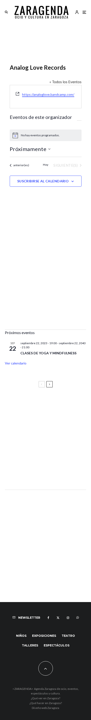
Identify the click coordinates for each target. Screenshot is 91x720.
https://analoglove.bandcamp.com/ (48, 94)
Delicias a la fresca (23, 473)
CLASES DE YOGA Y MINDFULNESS (48, 353)
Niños (21, 636)
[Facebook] (48, 618)
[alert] (46, 135)
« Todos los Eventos (66, 82)
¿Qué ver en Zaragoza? (45, 698)
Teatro (68, 636)
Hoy (45, 164)
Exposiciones (44, 636)
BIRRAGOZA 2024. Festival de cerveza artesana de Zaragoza (42, 449)
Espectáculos (56, 645)
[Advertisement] (45, 277)
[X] (58, 618)
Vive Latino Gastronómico (30, 426)
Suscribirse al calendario (43, 181)
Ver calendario (15, 363)
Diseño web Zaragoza (45, 708)
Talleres (30, 645)
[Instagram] (68, 618)
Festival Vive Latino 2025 (29, 404)
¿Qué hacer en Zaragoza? (45, 703)
